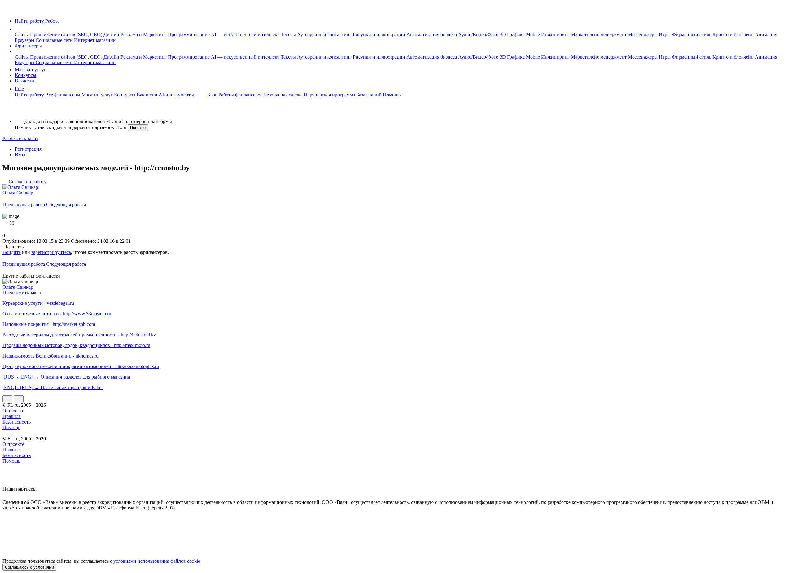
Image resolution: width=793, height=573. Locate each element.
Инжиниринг (556, 34)
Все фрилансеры (62, 94)
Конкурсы (25, 75)
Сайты (22, 34)
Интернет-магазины (95, 40)
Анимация (766, 34)
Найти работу (29, 94)
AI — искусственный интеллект (246, 34)
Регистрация (28, 149)
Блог (212, 94)
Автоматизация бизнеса (432, 34)
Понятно (138, 127)
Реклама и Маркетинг (144, 34)
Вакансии (25, 80)
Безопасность (16, 421)
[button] (21, 29)
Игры (665, 34)
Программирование (189, 34)
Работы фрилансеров (240, 94)
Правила (11, 416)
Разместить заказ (20, 138)
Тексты (289, 34)
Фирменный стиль (692, 34)
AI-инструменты (177, 94)
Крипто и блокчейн (733, 34)
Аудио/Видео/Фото (479, 34)
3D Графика (513, 34)
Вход (20, 154)
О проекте (13, 410)
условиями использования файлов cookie (156, 561)
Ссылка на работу (27, 181)
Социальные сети (55, 40)
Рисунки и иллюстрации (379, 34)
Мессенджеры (643, 34)
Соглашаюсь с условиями (29, 567)
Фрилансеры (28, 45)
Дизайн (111, 34)
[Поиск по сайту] (20, 110)
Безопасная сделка (283, 94)
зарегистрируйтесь (51, 252)
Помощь (392, 94)
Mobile (533, 34)
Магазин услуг (31, 69)
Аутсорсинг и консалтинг (325, 34)
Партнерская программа (329, 94)
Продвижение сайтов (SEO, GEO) (66, 34)
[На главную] (8, 10)
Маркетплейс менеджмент (599, 34)
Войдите (11, 252)
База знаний (369, 94)
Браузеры (25, 40)
